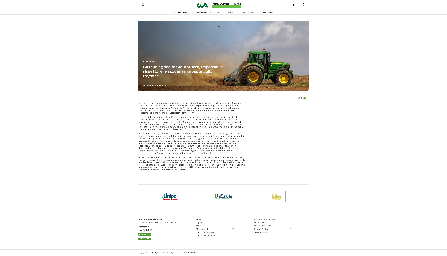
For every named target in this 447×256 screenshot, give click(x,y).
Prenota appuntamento (265, 219)
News (199, 226)
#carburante (148, 85)
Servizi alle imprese (205, 235)
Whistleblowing (261, 232)
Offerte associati (262, 226)
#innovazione (248, 12)
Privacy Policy (261, 229)
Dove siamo (260, 222)
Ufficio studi (202, 229)
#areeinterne (201, 12)
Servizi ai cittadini (205, 232)
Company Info (145, 234)
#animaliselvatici (181, 12)
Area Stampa (144, 239)
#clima (217, 12)
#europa (231, 12)
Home (199, 219)
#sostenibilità (267, 12)
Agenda (200, 222)
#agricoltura (160, 85)
